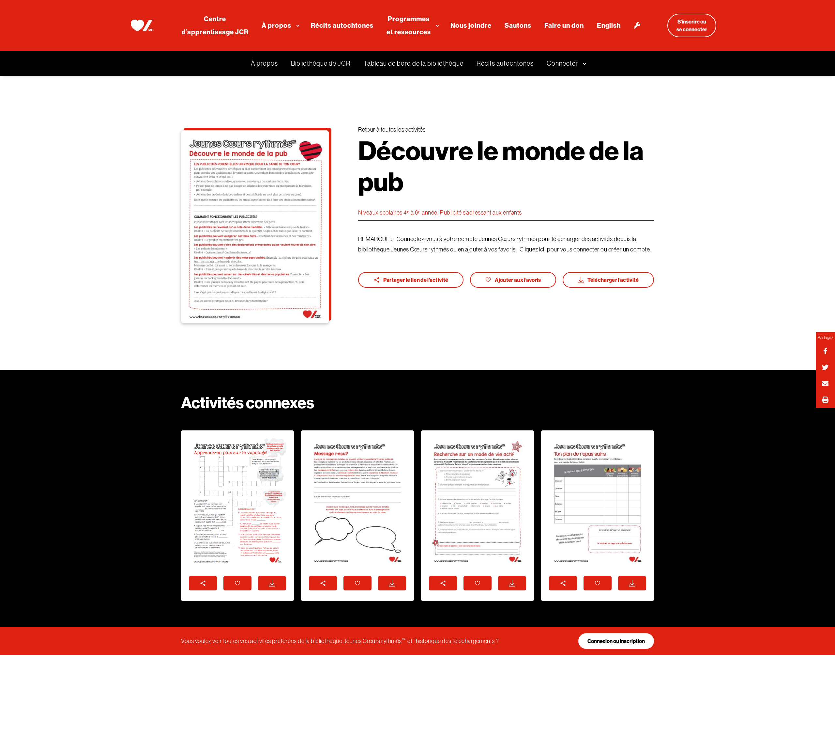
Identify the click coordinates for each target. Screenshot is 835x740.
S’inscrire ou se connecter (691, 25)
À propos (264, 63)
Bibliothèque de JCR (321, 63)
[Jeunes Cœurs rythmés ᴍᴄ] (142, 25)
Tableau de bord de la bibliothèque (413, 63)
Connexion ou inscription (616, 641)
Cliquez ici (532, 249)
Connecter (562, 63)
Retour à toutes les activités (391, 129)
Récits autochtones (505, 63)
